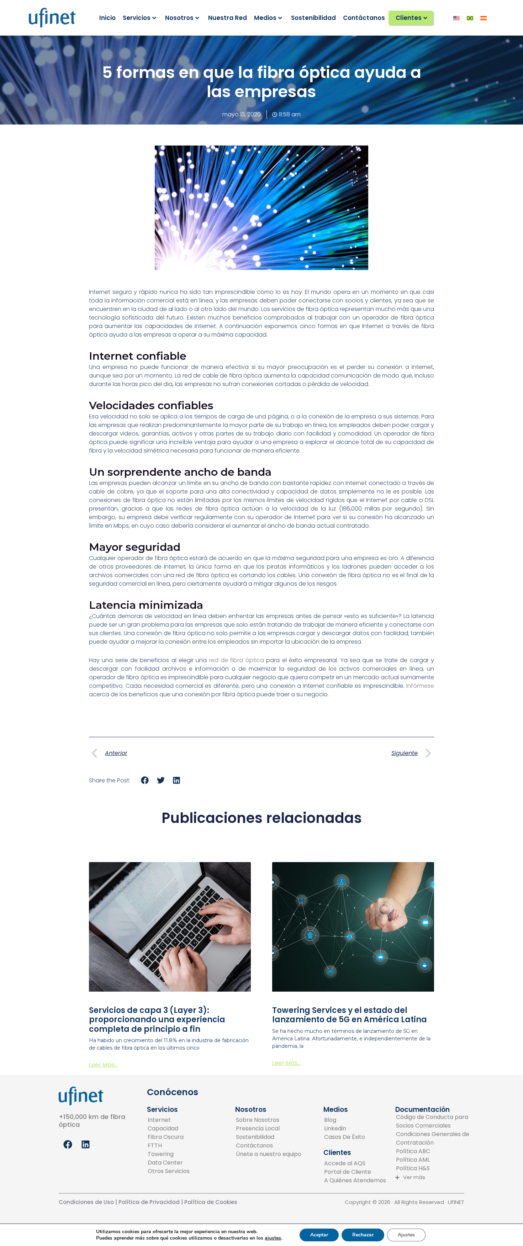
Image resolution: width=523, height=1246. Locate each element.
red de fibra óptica (236, 660)
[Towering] (168, 1154)
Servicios (136, 18)
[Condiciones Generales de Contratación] (432, 1138)
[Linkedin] (344, 1128)
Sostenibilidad (313, 18)
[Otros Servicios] (168, 1171)
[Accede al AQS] (355, 1163)
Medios (265, 18)
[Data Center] (168, 1162)
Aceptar (319, 1234)
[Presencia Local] (268, 1128)
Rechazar (363, 1234)
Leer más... (103, 1065)
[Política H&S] (432, 1168)
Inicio (107, 18)
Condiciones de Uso (86, 1202)
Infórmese (420, 686)
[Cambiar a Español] (483, 17)
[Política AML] (432, 1160)
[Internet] (168, 1120)
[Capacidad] (168, 1128)
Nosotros (179, 18)
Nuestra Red (227, 18)
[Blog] (344, 1120)
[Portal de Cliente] (355, 1172)
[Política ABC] (432, 1151)
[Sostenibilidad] (268, 1137)
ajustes (273, 1238)
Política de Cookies (211, 1202)
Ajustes (406, 1234)
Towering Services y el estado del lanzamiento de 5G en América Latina (349, 1015)
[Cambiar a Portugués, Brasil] (470, 17)
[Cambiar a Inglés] (456, 17)
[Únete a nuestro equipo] (268, 1154)
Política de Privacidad (148, 1202)
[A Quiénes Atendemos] (355, 1180)
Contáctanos (364, 18)
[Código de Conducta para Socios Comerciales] (432, 1121)
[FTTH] (168, 1145)
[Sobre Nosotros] (268, 1120)
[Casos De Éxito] (344, 1137)
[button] (145, 780)
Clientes (409, 17)
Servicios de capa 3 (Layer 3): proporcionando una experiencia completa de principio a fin (157, 1020)
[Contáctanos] (268, 1145)
